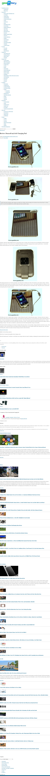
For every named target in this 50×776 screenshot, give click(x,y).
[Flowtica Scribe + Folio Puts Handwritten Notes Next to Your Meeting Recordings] (3, 606)
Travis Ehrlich (6, 137)
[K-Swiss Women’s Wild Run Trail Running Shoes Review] (3, 522)
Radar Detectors (6, 50)
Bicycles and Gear (7, 63)
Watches (5, 125)
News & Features (2, 384)
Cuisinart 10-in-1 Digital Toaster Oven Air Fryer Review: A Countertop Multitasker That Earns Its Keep (20, 494)
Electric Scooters (6, 71)
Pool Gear (5, 79)
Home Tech (4, 12)
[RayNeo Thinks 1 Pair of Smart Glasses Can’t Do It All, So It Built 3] (3, 629)
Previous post (4, 346)
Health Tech (4, 52)
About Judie (4, 761)
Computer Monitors (7, 86)
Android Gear (6, 9)
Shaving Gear (6, 114)
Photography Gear (7, 31)
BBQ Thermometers (7, 61)
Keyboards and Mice (7, 88)
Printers (5, 96)
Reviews (1, 374)
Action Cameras (6, 60)
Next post (3, 347)
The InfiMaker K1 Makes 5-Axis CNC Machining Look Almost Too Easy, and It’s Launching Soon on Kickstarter (21, 655)
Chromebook (6, 83)
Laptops (5, 89)
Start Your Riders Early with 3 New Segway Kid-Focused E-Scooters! (13, 673)
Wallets (5, 123)
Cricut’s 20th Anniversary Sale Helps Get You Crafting (10, 647)
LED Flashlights (6, 77)
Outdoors (7, 384)
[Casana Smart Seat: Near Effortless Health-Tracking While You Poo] (3, 723)
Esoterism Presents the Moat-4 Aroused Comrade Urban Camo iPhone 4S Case (15, 387)
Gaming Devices (6, 104)
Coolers (5, 65)
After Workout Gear (7, 53)
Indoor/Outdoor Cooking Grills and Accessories (11, 75)
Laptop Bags (8, 90)
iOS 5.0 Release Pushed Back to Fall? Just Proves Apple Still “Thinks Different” (15, 398)
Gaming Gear (6, 105)
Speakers (5, 38)
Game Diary (4, 100)
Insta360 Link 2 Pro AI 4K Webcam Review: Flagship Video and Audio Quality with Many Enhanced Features (21, 510)
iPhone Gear (6, 10)
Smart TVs (5, 35)
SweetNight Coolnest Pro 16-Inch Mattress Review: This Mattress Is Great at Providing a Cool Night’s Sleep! (21, 640)
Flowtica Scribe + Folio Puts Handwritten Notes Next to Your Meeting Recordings (15, 609)
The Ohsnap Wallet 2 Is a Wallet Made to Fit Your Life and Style (12, 578)
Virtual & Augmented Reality (8, 108)
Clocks (5, 20)
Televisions (5, 41)
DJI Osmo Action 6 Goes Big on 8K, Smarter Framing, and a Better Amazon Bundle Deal (17, 624)
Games (5, 103)
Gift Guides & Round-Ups (6, 126)
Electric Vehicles (6, 72)
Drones (5, 67)
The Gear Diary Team (5, 762)
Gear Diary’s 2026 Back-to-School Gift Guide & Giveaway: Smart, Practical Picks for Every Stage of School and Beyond (23, 447)
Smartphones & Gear (5, 7)
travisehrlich (7, 417)
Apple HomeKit (6, 17)
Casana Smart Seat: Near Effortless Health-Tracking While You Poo (13, 725)
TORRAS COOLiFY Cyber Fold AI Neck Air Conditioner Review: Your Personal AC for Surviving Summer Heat (22, 548)
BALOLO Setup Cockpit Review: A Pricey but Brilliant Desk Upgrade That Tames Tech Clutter (18, 540)
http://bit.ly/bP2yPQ (24, 418)
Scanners (5, 97)
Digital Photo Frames (7, 24)
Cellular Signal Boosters (7, 19)
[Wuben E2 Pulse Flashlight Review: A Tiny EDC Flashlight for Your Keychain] (3, 515)
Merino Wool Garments (7, 122)
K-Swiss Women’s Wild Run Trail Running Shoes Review (11, 525)
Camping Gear (6, 64)
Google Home (6, 25)
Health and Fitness (7, 54)
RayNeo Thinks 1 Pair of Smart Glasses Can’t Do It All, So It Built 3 (13, 632)
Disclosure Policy (4, 765)
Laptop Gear (8, 92)
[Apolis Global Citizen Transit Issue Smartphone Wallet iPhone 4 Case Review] (2, 372)
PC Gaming (6, 107)
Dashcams (5, 49)
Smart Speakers (6, 39)
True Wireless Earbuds (7, 42)
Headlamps (5, 74)
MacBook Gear (6, 93)
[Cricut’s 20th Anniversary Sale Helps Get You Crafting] (3, 645)
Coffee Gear (6, 21)
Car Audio (5, 48)
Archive (3, 770)
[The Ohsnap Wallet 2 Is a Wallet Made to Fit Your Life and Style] (9, 575)
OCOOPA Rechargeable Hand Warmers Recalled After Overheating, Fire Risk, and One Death (18, 710)
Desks (5, 23)
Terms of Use (4, 769)
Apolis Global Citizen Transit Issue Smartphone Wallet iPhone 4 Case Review (15, 376)
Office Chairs (6, 30)
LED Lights (6, 28)
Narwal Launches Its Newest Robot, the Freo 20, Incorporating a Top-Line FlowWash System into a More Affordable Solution (24, 695)
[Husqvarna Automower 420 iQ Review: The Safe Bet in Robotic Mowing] (3, 530)
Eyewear (5, 119)
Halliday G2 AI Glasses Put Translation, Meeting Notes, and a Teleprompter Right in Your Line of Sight (20, 733)
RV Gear (5, 81)
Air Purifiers (6, 14)
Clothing (5, 118)
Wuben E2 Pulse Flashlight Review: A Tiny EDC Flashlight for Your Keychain (15, 517)
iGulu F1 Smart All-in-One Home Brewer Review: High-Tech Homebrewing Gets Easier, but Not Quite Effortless (21, 479)
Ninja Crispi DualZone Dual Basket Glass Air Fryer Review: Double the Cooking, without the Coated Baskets (21, 617)
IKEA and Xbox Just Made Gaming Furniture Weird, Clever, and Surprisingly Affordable (17, 601)
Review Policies (4, 764)
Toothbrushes (6, 115)
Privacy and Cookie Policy (6, 766)
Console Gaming (6, 101)
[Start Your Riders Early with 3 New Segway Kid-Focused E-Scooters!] (9, 670)
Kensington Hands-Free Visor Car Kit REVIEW (9, 408)
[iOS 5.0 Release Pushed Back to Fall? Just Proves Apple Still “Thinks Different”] (3, 394)
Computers (3, 82)
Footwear (5, 121)
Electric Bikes (6, 68)
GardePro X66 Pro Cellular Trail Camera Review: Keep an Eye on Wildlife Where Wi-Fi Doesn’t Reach (20, 556)
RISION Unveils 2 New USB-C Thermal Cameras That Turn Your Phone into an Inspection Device (19, 702)
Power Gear (6, 78)
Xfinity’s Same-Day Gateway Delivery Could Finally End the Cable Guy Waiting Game (16, 741)
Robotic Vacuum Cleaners (8, 34)
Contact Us (3, 772)
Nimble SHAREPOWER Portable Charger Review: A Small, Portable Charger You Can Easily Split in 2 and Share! (22, 502)
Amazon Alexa (6, 16)
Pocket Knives (6, 112)
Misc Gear (3, 110)
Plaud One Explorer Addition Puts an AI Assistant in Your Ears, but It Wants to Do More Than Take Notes (20, 594)
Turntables (5, 43)
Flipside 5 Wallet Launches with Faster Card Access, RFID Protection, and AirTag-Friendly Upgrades (19, 748)
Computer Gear (6, 85)
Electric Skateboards (7, 70)
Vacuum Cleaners (6, 45)
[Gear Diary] (25, 3)
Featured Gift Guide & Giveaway (5, 433)
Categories (1, 759)
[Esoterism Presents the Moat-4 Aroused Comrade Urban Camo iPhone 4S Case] (2, 383)
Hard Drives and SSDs (7, 94)
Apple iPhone (5, 136)
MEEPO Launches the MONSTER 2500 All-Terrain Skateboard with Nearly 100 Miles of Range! (18, 718)
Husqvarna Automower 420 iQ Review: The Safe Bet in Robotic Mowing (14, 533)
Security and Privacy (7, 36)
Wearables (5, 57)
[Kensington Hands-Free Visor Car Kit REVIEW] (3, 405)
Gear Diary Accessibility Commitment (8, 768)
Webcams (5, 99)
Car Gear (3, 46)
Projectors (5, 32)
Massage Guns (6, 56)
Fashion (3, 117)
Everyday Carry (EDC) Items (8, 111)
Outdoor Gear (4, 59)
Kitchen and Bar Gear (7, 27)
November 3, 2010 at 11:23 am (14, 417)
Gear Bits (1, 658)
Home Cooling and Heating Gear (9, 13)
